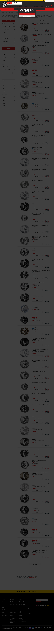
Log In (48, 6)
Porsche (38, 9)
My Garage (50, 9)
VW (15, 9)
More (43, 9)
